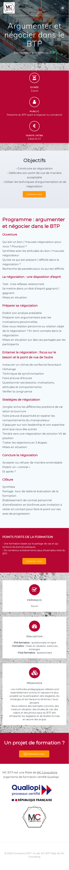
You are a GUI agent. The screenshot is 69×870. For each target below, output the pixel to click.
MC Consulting (47, 772)
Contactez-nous (34, 194)
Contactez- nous (34, 561)
